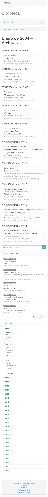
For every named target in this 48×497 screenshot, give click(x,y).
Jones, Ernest (22, 146)
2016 (7, 410)
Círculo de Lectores (20, 301)
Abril (7, 334)
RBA (17, 197)
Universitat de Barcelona (22, 279)
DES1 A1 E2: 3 (29, 82)
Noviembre (9, 371)
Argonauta (21, 61)
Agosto (8, 363)
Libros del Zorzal (18, 266)
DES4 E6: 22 (27, 199)
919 (14, 100)
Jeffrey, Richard (36, 209)
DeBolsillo (18, 290)
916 (14, 136)
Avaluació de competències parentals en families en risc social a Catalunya (23, 275)
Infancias (6, 263)
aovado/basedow (11, 131)
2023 (7, 382)
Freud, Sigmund (10, 146)
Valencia (10, 301)
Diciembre (9, 373)
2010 (7, 434)
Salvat (16, 79)
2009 (7, 438)
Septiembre (10, 365)
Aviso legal (24, 488)
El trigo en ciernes (9, 299)
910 (14, 158)
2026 (7, 329)
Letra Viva (21, 239)
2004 (15, 29)
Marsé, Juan (8, 286)
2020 (7, 394)
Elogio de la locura (12, 194)
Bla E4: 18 (28, 64)
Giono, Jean (7, 308)
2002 (7, 466)
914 (14, 241)
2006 (7, 450)
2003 (7, 462)
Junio (7, 337)
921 (14, 64)
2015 (7, 414)
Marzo (8, 332)
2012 (7, 426)
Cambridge (12, 218)
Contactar (24, 485)
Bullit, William (23, 230)
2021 (7, 390)
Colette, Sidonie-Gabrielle (13, 297)
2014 (7, 418)
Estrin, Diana (9, 168)
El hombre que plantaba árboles (14, 310)
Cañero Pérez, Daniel (11, 272)
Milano (9, 313)
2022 (7, 386)
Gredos (16, 97)
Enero (8, 347)
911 (14, 179)
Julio (7, 340)
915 (14, 118)
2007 (7, 446)
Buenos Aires (12, 61)
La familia (8, 58)
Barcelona (11, 197)
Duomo (14, 313)
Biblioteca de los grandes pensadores (16, 191)
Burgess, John (23, 209)
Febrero (8, 350)
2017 (7, 406)
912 (14, 199)
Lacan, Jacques (10, 55)
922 (14, 82)
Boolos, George (10, 209)
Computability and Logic (14, 212)
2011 (7, 430)
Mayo (8, 358)
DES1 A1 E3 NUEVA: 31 (30, 179)
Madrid (10, 79)
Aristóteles (9, 92)
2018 (7, 402)
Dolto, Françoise (9, 261)
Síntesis (16, 155)
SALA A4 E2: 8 (27, 100)
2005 (7, 454)
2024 (7, 378)
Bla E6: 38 (28, 241)
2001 (7, 470)
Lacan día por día (11, 170)
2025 (7, 344)
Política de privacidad (24, 492)
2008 (7, 442)
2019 (7, 398)
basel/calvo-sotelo (11, 76)
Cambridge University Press (26, 218)
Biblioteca (8, 21)
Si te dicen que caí (9, 288)
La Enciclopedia (9, 73)
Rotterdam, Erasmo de (13, 189)
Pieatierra (21, 176)
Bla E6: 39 (27, 158)
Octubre (8, 368)
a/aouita (7, 112)
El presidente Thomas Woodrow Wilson (20, 233)
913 (14, 220)
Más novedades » (39, 317)
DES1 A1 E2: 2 (29, 136)
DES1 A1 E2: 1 (29, 118)
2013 (7, 422)
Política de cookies (24, 490)
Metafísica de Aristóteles (14, 94)
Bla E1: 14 (27, 220)
